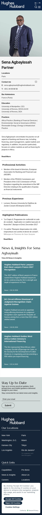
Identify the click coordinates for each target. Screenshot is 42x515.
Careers (5, 480)
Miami (24, 440)
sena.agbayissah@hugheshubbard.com (19, 85)
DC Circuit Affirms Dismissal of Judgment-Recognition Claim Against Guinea (18, 301)
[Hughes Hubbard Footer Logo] (13, 423)
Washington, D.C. (9, 440)
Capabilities (7, 470)
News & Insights (9, 475)
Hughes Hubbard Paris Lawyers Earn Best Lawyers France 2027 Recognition (18, 267)
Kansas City (7, 445)
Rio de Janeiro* (28, 450)
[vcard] (37, 82)
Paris (4, 76)
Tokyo (23, 445)
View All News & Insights (12, 258)
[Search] (36, 6)
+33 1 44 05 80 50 (11, 89)
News (6, 290)
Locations (25, 480)
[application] (21, 498)
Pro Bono (25, 470)
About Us (25, 475)
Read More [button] (6, 156)
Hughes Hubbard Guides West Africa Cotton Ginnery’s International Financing (18, 338)
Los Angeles (7, 450)
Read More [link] (8, 239)
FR (39, 3)
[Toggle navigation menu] (39, 7)
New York (6, 435)
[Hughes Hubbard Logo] (13, 4)
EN (35, 3)
